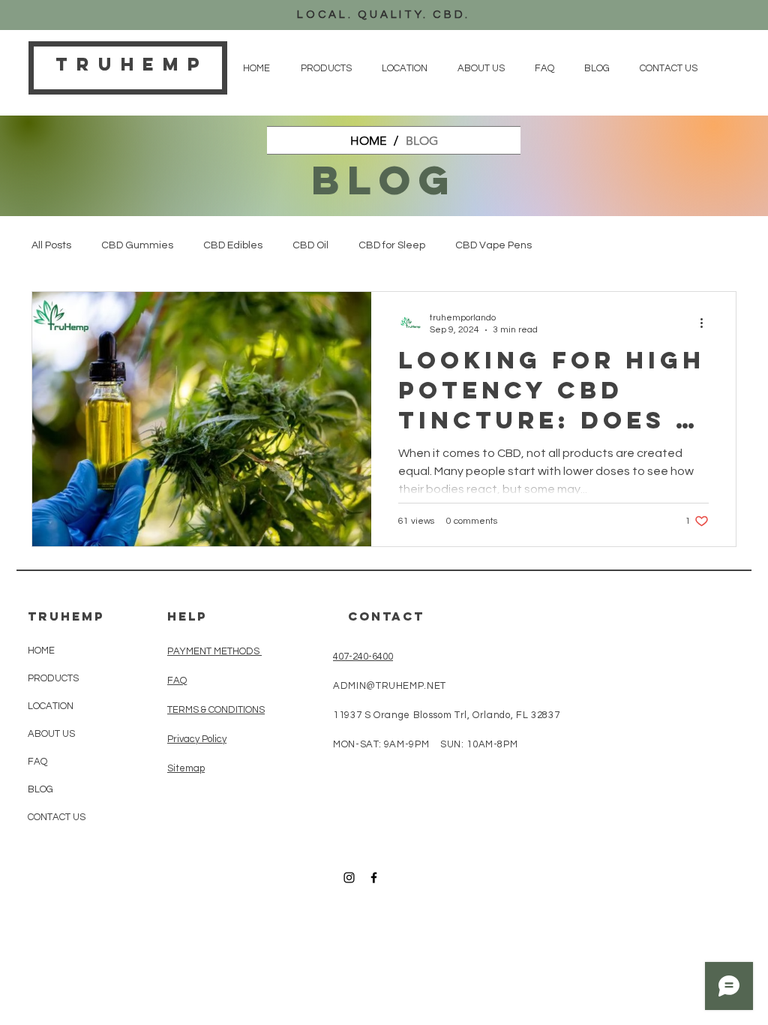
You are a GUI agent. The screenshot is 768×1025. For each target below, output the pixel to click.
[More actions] (707, 323)
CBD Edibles (232, 245)
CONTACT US (57, 817)
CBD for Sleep (391, 245)
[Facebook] (374, 877)
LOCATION (51, 706)
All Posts (51, 245)
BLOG (40, 789)
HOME (41, 650)
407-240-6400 (363, 656)
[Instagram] (349, 877)
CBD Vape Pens (493, 245)
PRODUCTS (53, 678)
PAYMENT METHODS (214, 651)
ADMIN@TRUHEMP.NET (389, 686)
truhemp (132, 64)
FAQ (37, 761)
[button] (326, 68)
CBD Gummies (137, 245)
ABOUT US (51, 734)
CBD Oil (310, 245)
